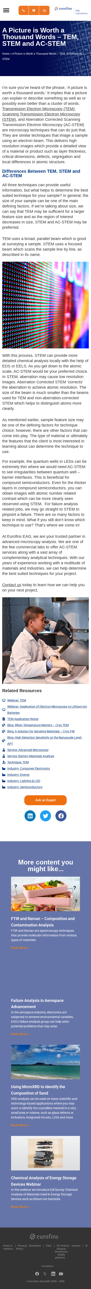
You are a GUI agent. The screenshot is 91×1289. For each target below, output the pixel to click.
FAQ (48, 1245)
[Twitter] (45, 815)
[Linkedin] (30, 815)
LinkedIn (54, 1275)
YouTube (62, 1275)
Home (5, 53)
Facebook (37, 1275)
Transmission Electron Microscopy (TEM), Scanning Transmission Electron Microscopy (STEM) (41, 114)
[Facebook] (60, 815)
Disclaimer (35, 1245)
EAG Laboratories (71, 10)
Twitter (46, 1275)
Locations (47, 1266)
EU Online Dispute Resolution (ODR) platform (61, 1251)
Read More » (20, 947)
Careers (76, 1245)
